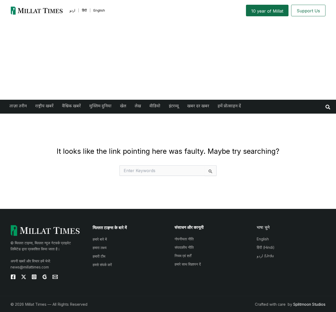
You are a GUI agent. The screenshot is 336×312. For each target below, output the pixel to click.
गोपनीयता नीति (184, 239)
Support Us (308, 10)
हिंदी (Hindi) (266, 247)
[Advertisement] (168, 60)
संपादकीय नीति (184, 247)
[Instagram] (34, 276)
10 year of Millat (267, 11)
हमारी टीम (99, 256)
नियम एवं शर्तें (183, 255)
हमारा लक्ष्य (100, 247)
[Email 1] (55, 276)
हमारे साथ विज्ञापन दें (188, 264)
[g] (44, 276)
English (263, 239)
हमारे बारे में (100, 239)
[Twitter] (23, 276)
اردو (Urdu (265, 255)
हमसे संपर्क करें (102, 264)
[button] (328, 107)
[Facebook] (13, 276)
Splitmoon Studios (309, 304)
